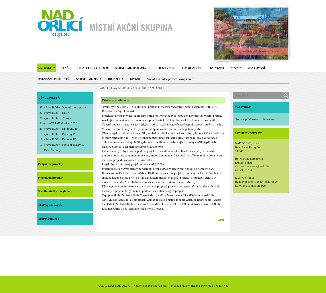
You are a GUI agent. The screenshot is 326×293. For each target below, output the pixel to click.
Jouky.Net (222, 285)
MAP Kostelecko (48, 218)
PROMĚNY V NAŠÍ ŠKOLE (149, 88)
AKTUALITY (46, 67)
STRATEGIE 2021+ (88, 79)
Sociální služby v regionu (54, 191)
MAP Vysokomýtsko (50, 205)
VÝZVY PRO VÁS (49, 98)
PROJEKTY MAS (164, 67)
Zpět (221, 219)
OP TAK (135, 79)
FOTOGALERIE (192, 67)
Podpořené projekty (50, 164)
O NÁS (66, 67)
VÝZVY (236, 67)
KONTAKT (217, 67)
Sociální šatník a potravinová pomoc (170, 79)
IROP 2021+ (115, 79)
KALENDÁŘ (243, 107)
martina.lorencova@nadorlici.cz (254, 166)
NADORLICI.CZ (107, 88)
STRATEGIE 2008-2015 (130, 67)
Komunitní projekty (50, 177)
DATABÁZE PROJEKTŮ (54, 79)
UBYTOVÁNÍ (256, 67)
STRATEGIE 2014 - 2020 (93, 67)
